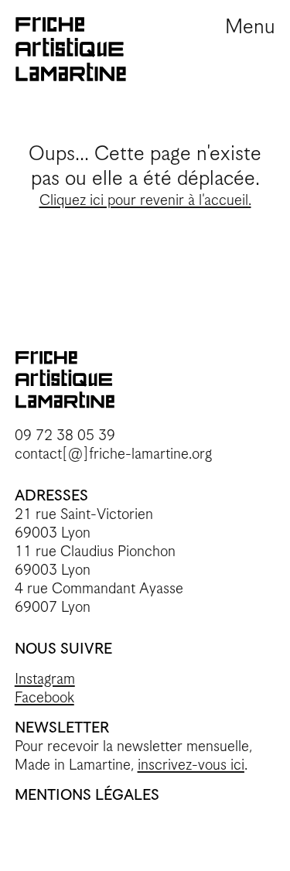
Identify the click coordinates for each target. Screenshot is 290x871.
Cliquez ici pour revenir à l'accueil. (145, 201)
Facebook (44, 698)
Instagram (45, 679)
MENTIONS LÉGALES (87, 795)
